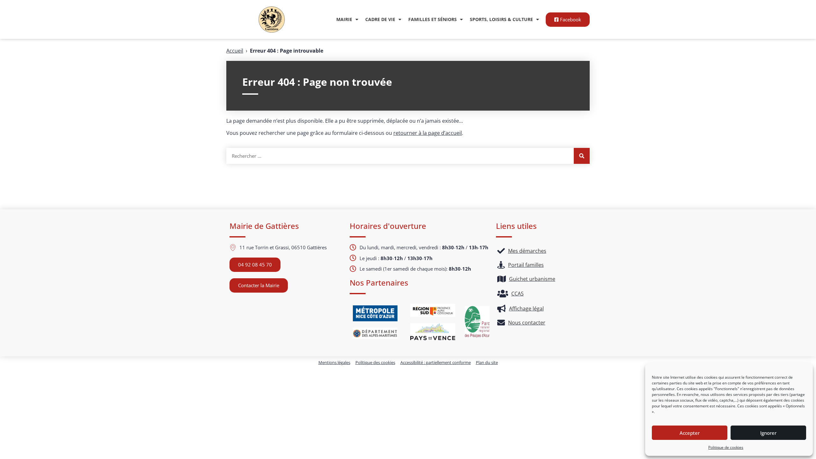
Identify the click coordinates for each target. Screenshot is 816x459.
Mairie (344, 19)
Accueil (234, 50)
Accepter (690, 433)
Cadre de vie (380, 19)
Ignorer (768, 433)
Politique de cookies (725, 447)
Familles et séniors (432, 19)
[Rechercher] (582, 156)
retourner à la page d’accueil (427, 132)
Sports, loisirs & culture (501, 19)
